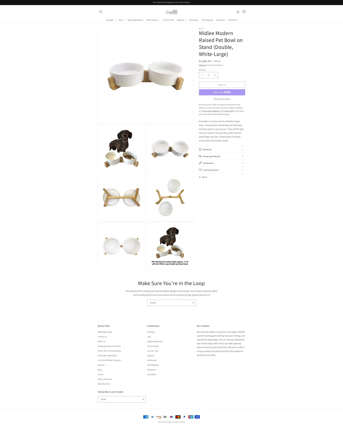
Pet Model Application (107, 355)
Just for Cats (152, 351)
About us (102, 341)
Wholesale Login (105, 332)
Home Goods (153, 346)
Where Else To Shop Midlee (109, 351)
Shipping (202, 65)
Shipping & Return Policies (109, 346)
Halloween (151, 360)
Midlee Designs (167, 422)
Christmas (151, 370)
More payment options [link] (222, 99)
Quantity (202, 70)
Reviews (101, 365)
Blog (100, 370)
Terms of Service (105, 379)
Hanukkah (151, 374)
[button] (101, 12)
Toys (149, 336)
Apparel (150, 355)
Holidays (151, 332)
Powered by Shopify (179, 422)
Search (101, 374)
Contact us (102, 336)
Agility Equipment (155, 341)
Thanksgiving (153, 365)
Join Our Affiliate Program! (109, 360)
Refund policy (104, 384)
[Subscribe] (192, 303)
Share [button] (204, 177)
